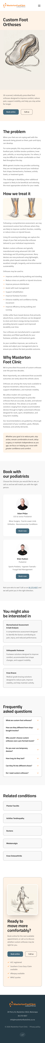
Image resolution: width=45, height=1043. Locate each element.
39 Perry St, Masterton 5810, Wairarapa (22, 1012)
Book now (23, 531)
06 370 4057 (33, 587)
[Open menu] (39, 5)
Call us (26, 112)
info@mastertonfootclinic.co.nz (22, 1019)
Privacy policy (35, 1026)
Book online (10, 112)
